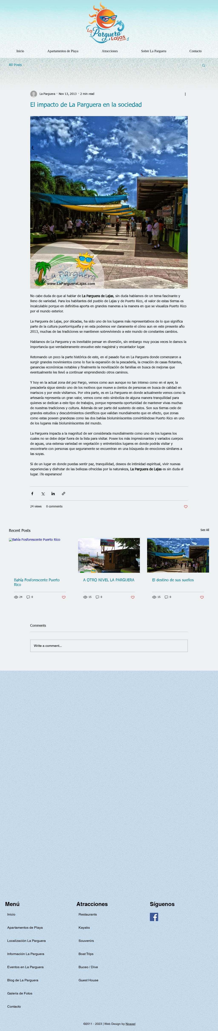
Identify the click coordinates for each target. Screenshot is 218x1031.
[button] (109, 51)
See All (205, 530)
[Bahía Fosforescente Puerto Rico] (40, 555)
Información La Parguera (25, 954)
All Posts (15, 65)
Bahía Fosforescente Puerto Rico (37, 582)
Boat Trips (86, 954)
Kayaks (84, 928)
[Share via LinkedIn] (53, 494)
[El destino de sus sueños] (178, 555)
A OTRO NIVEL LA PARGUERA (108, 580)
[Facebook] (154, 917)
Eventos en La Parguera (25, 967)
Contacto (14, 1006)
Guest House (88, 980)
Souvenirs (86, 941)
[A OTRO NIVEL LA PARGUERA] (109, 555)
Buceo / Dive (88, 967)
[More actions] (185, 94)
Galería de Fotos (19, 993)
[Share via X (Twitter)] (43, 494)
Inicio (11, 914)
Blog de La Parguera (22, 980)
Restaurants (88, 914)
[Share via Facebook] (32, 494)
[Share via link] (64, 494)
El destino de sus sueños (173, 580)
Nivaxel (130, 1023)
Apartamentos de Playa (25, 928)
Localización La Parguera (26, 941)
